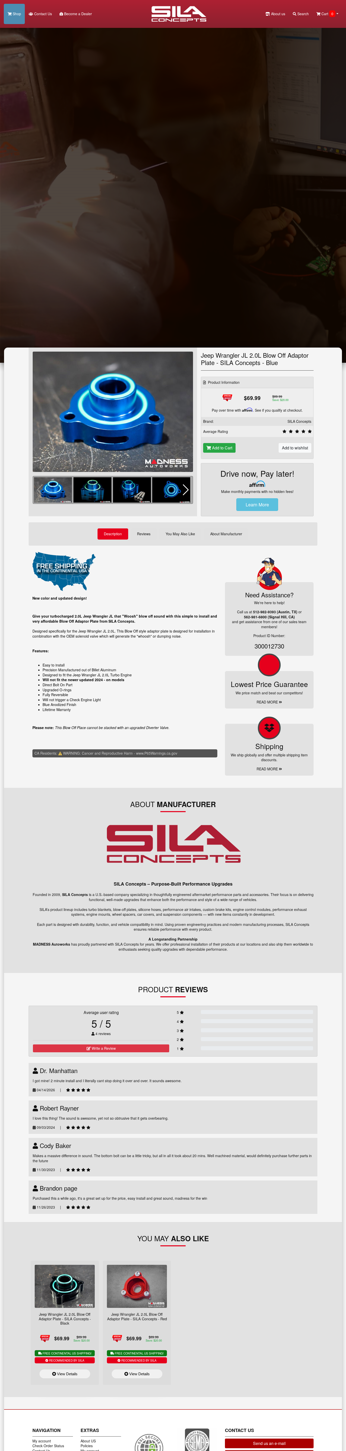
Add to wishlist (295, 448)
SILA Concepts (299, 421)
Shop (16, 13)
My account (41, 1440)
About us (277, 13)
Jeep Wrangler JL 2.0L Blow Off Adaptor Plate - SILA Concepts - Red (137, 1316)
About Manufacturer (226, 533)
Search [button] (302, 13)
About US (88, 1440)
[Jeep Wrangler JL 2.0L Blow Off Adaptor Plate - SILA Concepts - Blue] (113, 411)
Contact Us (42, 13)
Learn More (257, 504)
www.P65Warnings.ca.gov (156, 753)
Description (113, 533)
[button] (185, 489)
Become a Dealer (77, 13)
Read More (268, 701)
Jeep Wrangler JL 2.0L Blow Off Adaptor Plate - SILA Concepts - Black (65, 1318)
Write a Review (103, 1048)
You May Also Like (180, 533)
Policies (87, 1445)
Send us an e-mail (269, 1443)
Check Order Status (48, 1445)
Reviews (143, 533)
